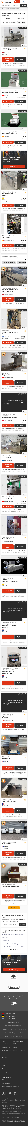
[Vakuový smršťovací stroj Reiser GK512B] (14, 830)
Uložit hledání (14, 908)
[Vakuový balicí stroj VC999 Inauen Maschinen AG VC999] (14, 180)
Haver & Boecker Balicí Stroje (10, 944)
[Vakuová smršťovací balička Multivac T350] (14, 37)
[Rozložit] (14, 67)
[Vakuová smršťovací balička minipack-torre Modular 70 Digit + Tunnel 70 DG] (14, 276)
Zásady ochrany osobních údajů (13, 1121)
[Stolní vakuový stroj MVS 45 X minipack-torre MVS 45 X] (14, 120)
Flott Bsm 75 (5, 941)
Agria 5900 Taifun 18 (7, 1029)
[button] (26, 1)
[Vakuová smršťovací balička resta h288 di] (14, 224)
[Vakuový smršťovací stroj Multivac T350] (14, 444)
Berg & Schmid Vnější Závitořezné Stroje (13, 934)
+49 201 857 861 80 (10, 1014)
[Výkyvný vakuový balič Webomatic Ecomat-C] (14, 788)
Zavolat (21, 59)
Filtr (8, 18)
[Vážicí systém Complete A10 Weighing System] (14, 319)
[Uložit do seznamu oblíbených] (25, 48)
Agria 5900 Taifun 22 (18, 1036)
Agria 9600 (20, 1033)
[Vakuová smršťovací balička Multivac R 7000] (14, 485)
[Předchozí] (2, 37)
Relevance (20, 18)
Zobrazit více (14, 949)
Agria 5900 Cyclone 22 (20, 1029)
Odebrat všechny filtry (10, 22)
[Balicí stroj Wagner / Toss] (14, 361)
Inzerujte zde (15, 987)
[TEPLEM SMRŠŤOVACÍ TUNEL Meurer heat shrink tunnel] (14, 873)
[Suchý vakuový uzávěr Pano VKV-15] (14, 525)
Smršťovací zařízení (9, 262)
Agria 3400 (7, 1036)
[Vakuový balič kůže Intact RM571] (14, 745)
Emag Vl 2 (5, 937)
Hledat (24, 5)
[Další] (25, 37)
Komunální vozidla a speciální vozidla (14, 1025)
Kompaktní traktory (10, 1033)
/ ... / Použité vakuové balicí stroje (11, 8)
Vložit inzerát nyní (14, 166)
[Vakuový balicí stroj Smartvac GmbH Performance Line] (14, 566)
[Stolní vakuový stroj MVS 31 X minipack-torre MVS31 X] (14, 79)
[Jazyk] (24, 1)
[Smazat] (24, 22)
